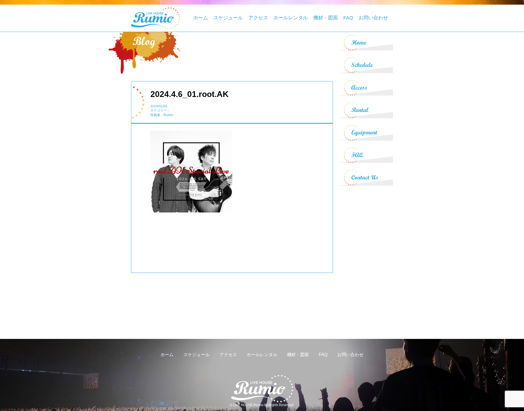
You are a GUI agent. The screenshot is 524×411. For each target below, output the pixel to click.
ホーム (200, 17)
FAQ (348, 17)
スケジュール (228, 17)
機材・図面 (325, 17)
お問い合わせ (373, 17)
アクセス (258, 17)
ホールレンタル (290, 17)
